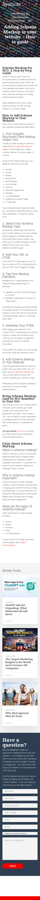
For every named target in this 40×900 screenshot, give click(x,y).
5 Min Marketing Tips (20, 14)
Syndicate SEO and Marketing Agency (21, 48)
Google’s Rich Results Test (23, 372)
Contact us (21, 431)
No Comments (26, 51)
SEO (30, 21)
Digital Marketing (20, 17)
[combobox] (20, 833)
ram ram (9, 621)
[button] (36, 4)
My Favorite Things (16, 21)
